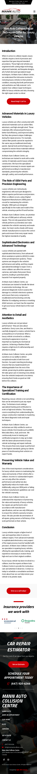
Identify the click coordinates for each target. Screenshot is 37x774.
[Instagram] (8, 760)
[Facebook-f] (4, 760)
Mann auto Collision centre (14, 700)
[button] (34, 11)
